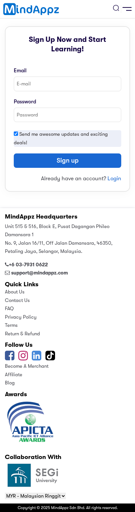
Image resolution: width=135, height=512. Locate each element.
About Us (15, 292)
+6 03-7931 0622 (28, 265)
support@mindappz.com (39, 273)
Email (20, 70)
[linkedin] (36, 358)
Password (25, 101)
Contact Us (17, 300)
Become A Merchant (26, 366)
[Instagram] (23, 358)
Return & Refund (22, 334)
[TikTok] (50, 358)
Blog (10, 383)
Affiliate (13, 375)
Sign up (68, 160)
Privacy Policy (21, 317)
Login (114, 178)
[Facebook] (9, 358)
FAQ (9, 308)
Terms (11, 325)
